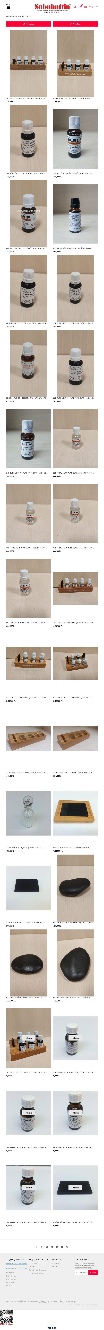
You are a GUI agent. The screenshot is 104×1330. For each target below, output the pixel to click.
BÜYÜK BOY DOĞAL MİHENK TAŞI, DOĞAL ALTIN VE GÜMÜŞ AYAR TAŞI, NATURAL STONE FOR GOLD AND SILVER (73, 997)
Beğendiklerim (11, 1276)
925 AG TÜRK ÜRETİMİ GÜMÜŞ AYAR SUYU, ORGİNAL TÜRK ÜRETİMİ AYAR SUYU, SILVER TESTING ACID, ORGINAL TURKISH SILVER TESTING (73, 173)
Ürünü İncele (39, 66)
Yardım (31, 1267)
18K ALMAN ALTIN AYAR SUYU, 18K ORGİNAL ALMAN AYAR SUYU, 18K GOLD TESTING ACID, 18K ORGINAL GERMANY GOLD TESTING (27, 1147)
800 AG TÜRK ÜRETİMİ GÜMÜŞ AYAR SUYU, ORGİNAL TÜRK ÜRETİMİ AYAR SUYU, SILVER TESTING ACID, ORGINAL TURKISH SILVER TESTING (27, 248)
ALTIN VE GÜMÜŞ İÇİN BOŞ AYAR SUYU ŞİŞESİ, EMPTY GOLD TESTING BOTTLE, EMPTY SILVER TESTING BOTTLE (27, 848)
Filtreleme (77, 24)
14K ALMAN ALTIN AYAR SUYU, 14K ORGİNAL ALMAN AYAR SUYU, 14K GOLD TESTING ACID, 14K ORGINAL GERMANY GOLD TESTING (27, 1222)
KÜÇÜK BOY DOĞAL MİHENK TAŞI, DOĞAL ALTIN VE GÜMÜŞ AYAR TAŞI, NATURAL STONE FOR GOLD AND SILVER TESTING (73, 922)
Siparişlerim (10, 1273)
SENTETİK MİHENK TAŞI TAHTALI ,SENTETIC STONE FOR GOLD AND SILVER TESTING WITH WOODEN (73, 848)
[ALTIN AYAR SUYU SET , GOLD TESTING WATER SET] (75, 63)
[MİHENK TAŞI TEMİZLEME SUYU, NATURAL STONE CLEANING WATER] (28, 363)
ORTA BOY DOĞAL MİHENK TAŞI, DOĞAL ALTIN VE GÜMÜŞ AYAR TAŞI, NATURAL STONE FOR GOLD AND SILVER (27, 997)
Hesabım (9, 1285)
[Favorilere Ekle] (17, 66)
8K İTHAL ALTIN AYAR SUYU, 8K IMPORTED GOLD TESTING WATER (27, 623)
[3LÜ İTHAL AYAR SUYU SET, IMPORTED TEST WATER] (28, 663)
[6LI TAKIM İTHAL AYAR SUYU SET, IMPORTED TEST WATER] (75, 663)
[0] (80, 6)
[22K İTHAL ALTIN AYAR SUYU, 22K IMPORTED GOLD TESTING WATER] (75, 438)
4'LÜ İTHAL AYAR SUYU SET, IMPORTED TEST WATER (73, 623)
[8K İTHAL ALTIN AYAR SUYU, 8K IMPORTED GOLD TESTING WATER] (28, 588)
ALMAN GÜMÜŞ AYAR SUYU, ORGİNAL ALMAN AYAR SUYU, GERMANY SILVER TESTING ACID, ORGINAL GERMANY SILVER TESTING (73, 248)
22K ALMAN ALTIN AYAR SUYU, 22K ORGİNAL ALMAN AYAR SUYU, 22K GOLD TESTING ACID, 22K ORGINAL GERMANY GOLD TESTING (73, 1072)
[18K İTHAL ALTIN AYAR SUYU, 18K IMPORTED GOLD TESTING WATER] (28, 513)
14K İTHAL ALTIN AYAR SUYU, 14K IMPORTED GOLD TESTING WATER (73, 548)
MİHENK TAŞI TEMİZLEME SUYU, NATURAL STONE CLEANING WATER (27, 398)
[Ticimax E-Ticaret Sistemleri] (52, 1328)
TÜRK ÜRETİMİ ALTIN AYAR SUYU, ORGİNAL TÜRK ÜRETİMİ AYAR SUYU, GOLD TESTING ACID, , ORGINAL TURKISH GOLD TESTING (27, 98)
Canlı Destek (33, 1264)
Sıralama (30, 24)
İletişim (54, 1267)
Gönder (93, 1273)
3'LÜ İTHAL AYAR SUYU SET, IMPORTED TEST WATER (27, 698)
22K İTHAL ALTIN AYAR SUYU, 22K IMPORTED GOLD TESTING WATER (73, 473)
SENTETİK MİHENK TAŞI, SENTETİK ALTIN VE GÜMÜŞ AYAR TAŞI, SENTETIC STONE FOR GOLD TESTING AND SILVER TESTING (27, 922)
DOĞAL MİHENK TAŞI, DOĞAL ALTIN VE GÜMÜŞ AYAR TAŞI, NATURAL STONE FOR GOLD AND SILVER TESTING (73, 1222)
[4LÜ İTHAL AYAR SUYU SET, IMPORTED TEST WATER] (75, 588)
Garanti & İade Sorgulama (37, 1270)
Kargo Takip (10, 1282)
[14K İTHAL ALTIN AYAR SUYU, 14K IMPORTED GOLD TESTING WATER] (75, 513)
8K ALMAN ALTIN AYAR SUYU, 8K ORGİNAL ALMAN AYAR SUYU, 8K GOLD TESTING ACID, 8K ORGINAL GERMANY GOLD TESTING (73, 1147)
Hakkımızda (56, 1264)
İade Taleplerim (11, 1279)
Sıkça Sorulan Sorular (36, 1273)
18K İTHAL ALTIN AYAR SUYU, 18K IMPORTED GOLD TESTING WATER (27, 548)
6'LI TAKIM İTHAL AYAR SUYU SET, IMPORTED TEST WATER (73, 698)
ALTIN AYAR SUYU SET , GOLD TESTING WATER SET (73, 98)
